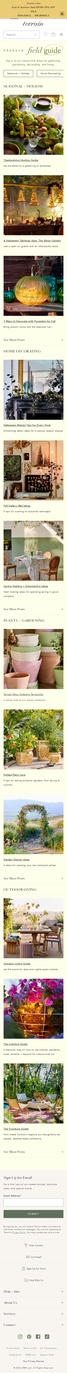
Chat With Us (36, 1280)
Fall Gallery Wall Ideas (17, 505)
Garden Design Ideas (16, 859)
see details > (42, 15)
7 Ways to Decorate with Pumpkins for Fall (30, 321)
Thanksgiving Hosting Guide (21, 160)
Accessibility (15, 1355)
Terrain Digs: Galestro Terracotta (23, 694)
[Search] (35, 35)
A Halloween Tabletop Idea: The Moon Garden (32, 240)
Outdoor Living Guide (17, 963)
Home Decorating (51, 73)
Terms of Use (30, 1348)
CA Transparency (48, 1348)
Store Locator (36, 1245)
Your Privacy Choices (33, 1361)
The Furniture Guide (16, 1128)
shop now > (24, 15)
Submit (33, 1213)
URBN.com (30, 1355)
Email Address (12, 1195)
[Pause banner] (62, 14)
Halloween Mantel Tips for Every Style (27, 425)
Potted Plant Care (14, 774)
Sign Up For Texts (36, 1268)
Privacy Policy (19, 1232)
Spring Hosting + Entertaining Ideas (26, 586)
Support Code (47, 1355)
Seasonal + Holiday (18, 73)
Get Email (36, 1257)
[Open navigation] (61, 35)
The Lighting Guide (16, 1044)
